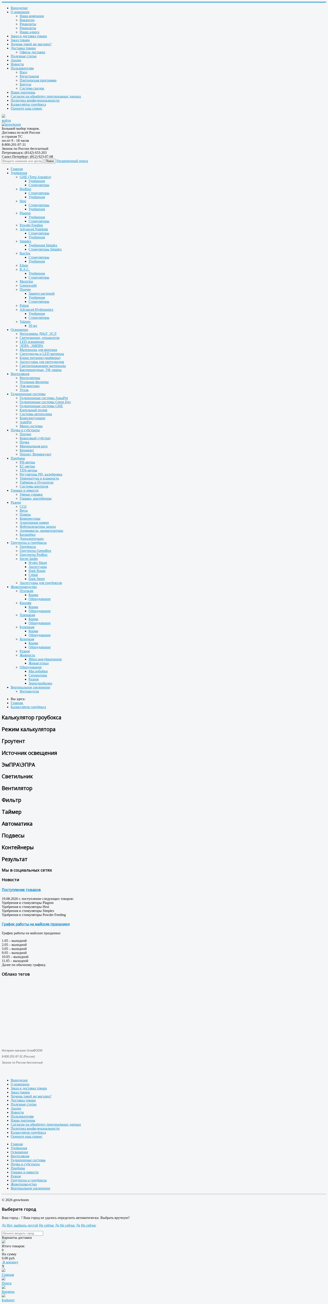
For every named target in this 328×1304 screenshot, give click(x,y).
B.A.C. (25, 269)
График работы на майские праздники (36, 924)
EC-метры (27, 466)
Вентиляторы (30, 378)
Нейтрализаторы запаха (38, 526)
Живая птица (39, 663)
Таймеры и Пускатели (37, 482)
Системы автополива (36, 414)
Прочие (25, 434)
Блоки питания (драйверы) (40, 358)
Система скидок (32, 88)
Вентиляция (20, 374)
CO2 (23, 506)
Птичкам (26, 591)
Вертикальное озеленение (30, 687)
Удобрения (19, 173)
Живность (27, 655)
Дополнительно (32, 538)
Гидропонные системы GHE (41, 406)
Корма (33, 595)
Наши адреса (29, 32)
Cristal (33, 575)
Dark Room (37, 571)
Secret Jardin (29, 559)
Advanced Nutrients (34, 229)
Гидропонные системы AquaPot (44, 398)
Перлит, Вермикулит (35, 454)
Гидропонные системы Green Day (45, 402)
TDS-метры (28, 470)
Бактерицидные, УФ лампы (41, 370)
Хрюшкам (27, 615)
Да (4, 1225)
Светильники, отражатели (40, 338)
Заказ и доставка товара (29, 36)
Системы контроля (34, 486)
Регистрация (29, 76)
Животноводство (24, 587)
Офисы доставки (32, 52)
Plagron (25, 213)
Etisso (24, 265)
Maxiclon (26, 281)
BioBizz (25, 189)
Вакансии (27, 20)
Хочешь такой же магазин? (31, 44)
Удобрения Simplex (43, 245)
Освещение (19, 330)
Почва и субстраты (25, 430)
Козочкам (27, 639)
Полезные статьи (24, 56)
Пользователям (22, 68)
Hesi (23, 201)
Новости (17, 64)
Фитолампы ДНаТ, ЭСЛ (38, 334)
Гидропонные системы (28, 394)
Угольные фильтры (34, 382)
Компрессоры (30, 518)
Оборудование (40, 599)
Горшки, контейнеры (36, 498)
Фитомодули (29, 691)
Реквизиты (28, 24)
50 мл (33, 326)
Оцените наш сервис (26, 108)
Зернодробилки (40, 683)
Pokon (24, 305)
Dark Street (37, 579)
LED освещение (32, 342)
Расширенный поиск (72, 161)
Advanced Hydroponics (36, 309)
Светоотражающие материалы (43, 366)
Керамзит (27, 450)
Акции (16, 60)
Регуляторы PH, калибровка (41, 474)
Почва (24, 442)
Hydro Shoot (38, 563)
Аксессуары (38, 567)
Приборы (18, 458)
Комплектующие (32, 418)
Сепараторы (38, 675)
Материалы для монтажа (38, 350)
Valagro (25, 321)
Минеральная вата (34, 446)
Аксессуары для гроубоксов (41, 583)
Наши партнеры (23, 92)
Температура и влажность (39, 478)
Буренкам (27, 627)
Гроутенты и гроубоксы (29, 543)
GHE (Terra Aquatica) (35, 177)
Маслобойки (38, 671)
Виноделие (19, 8)
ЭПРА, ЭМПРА (31, 346)
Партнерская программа (38, 80)
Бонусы (25, 84)
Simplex (25, 241)
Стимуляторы (39, 185)
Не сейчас (46, 1225)
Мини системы (31, 426)
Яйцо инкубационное (45, 659)
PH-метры (27, 462)
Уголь (24, 390)
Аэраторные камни (34, 522)
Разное (16, 502)
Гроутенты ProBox (34, 555)
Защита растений (42, 293)
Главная (17, 169)
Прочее (25, 289)
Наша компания (32, 16)
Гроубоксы (28, 547)
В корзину (10, 1262)
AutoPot (25, 422)
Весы (24, 510)
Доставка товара (23, 48)
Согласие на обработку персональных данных (46, 96)
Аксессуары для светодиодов (42, 362)
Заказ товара (20, 40)
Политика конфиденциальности (35, 100)
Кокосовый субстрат (35, 438)
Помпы (25, 514)
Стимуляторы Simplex (45, 249)
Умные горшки (31, 494)
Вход (23, 72)
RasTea (25, 253)
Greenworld (28, 285)
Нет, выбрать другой (22, 1225)
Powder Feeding (31, 225)
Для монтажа (29, 386)
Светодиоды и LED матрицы (42, 354)
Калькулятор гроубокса (28, 104)
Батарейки (27, 534)
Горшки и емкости (25, 490)
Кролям (25, 603)
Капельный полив (33, 410)
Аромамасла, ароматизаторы (41, 530)
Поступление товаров (21, 889)
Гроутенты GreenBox (35, 551)
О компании (20, 12)
